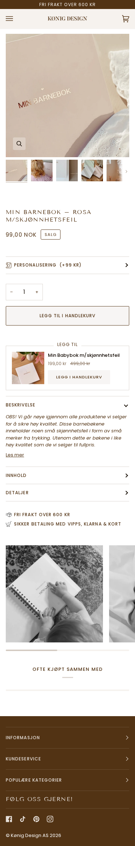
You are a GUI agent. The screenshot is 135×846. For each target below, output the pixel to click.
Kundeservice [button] (23, 759)
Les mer (15, 454)
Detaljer (17, 493)
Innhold (16, 475)
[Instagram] (50, 819)
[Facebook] (9, 819)
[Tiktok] (22, 819)
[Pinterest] (36, 819)
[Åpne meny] (16, 19)
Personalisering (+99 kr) (48, 265)
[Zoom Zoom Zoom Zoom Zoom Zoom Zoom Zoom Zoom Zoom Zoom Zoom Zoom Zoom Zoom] (67, 95)
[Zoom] (19, 143)
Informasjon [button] (23, 737)
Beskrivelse (20, 405)
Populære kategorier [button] (34, 780)
